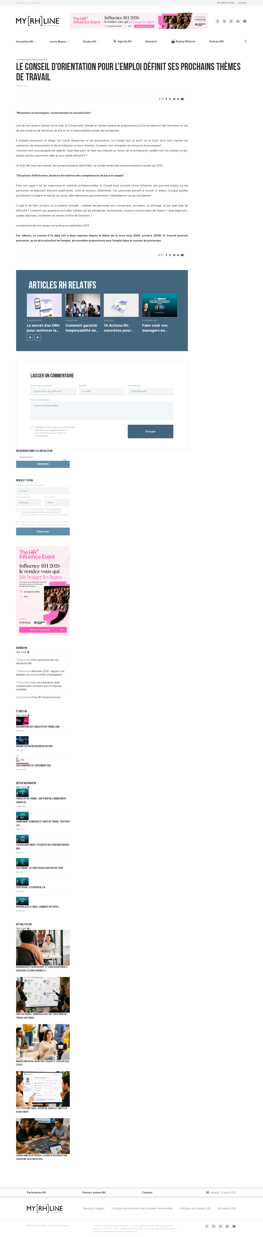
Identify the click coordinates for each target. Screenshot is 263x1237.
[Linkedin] (238, 21)
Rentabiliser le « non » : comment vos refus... (38, 907)
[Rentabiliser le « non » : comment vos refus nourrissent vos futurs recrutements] (22, 901)
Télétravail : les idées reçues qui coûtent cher (39, 868)
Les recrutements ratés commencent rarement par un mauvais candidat (39, 686)
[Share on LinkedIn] (178, 98)
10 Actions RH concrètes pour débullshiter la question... (117, 328)
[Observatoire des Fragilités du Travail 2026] (22, 721)
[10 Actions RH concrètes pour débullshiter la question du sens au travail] (121, 305)
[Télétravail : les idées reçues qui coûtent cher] (22, 862)
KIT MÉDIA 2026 (225, 2)
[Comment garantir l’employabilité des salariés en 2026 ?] (82, 305)
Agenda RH (125, 41)
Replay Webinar (185, 41)
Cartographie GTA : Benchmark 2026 (33, 765)
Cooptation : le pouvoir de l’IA (30, 887)
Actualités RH (24, 41)
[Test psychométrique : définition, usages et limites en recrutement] (43, 1089)
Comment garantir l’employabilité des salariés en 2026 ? (81, 328)
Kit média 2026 (227, 1208)
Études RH (89, 41)
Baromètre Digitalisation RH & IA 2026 (34, 746)
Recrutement (39, 59)
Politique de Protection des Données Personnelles (142, 1208)
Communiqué (23, 59)
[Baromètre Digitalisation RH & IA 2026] (22, 740)
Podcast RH (216, 41)
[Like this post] (162, 98)
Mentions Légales (93, 1208)
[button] (30, 337)
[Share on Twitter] (170, 98)
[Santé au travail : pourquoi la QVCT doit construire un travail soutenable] (43, 995)
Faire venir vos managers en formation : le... (155, 328)
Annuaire (151, 41)
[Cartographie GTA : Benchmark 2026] (22, 760)
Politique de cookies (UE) (195, 1208)
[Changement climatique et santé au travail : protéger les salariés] (22, 816)
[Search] (245, 41)
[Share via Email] (182, 98)
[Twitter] (224, 21)
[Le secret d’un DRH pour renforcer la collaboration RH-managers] (44, 305)
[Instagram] (231, 21)
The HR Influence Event (46, 697)
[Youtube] (245, 21)
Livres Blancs (58, 41)
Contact (242, 2)
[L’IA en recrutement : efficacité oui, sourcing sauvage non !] (22, 839)
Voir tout (21, 652)
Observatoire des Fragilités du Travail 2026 (37, 727)
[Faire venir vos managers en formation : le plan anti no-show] (159, 305)
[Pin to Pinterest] (174, 98)
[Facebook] (217, 21)
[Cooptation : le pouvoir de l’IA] (22, 881)
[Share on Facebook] (166, 98)
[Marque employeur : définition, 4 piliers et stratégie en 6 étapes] (43, 1042)
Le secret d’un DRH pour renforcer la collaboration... (43, 328)
